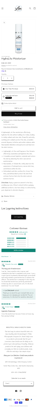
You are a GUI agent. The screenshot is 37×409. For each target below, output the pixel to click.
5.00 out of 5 (23, 232)
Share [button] (5, 201)
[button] (2, 8)
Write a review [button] (18, 250)
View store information (10, 127)
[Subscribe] (31, 383)
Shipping (3, 65)
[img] (5, 262)
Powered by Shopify (23, 406)
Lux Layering (18, 217)
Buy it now (18, 114)
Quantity (3, 74)
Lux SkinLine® (16, 406)
